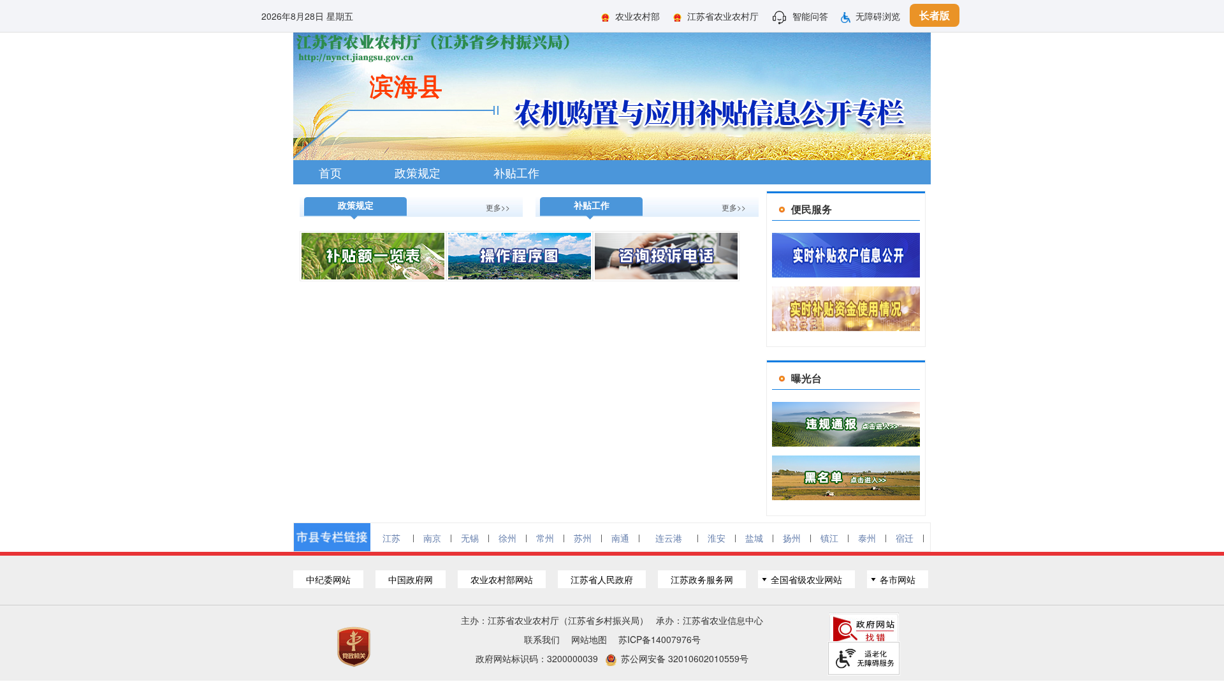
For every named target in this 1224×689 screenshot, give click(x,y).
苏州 (583, 537)
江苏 (391, 537)
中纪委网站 (328, 579)
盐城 (754, 537)
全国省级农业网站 (806, 579)
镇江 (829, 537)
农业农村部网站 (501, 579)
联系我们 (542, 639)
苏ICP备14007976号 (659, 639)
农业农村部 (637, 16)
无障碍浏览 (878, 16)
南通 (620, 537)
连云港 (668, 537)
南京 (432, 537)
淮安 (716, 537)
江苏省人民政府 (602, 579)
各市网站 (897, 579)
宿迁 (905, 537)
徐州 (507, 537)
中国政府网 (410, 579)
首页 (330, 172)
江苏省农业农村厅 (723, 16)
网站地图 (589, 639)
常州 (545, 537)
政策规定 (418, 172)
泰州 (867, 537)
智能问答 (810, 16)
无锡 (470, 537)
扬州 (792, 537)
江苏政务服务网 (702, 579)
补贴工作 (516, 172)
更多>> (498, 207)
